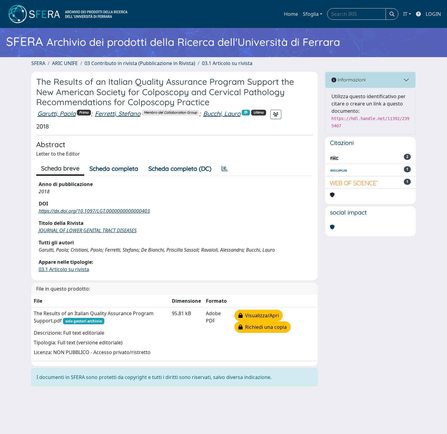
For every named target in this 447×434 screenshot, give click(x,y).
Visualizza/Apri (261, 315)
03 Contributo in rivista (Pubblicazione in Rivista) (140, 63)
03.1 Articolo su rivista (227, 63)
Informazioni (351, 80)
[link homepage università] (68, 14)
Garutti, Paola (56, 113)
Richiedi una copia (265, 327)
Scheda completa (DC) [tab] (179, 168)
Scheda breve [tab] (60, 168)
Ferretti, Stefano (117, 113)
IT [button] (405, 14)
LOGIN (433, 14)
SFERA (38, 63)
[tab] (225, 168)
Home (291, 14)
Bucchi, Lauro (222, 113)
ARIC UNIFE (65, 63)
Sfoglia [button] (311, 14)
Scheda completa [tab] (113, 168)
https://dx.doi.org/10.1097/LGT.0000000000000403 (94, 211)
